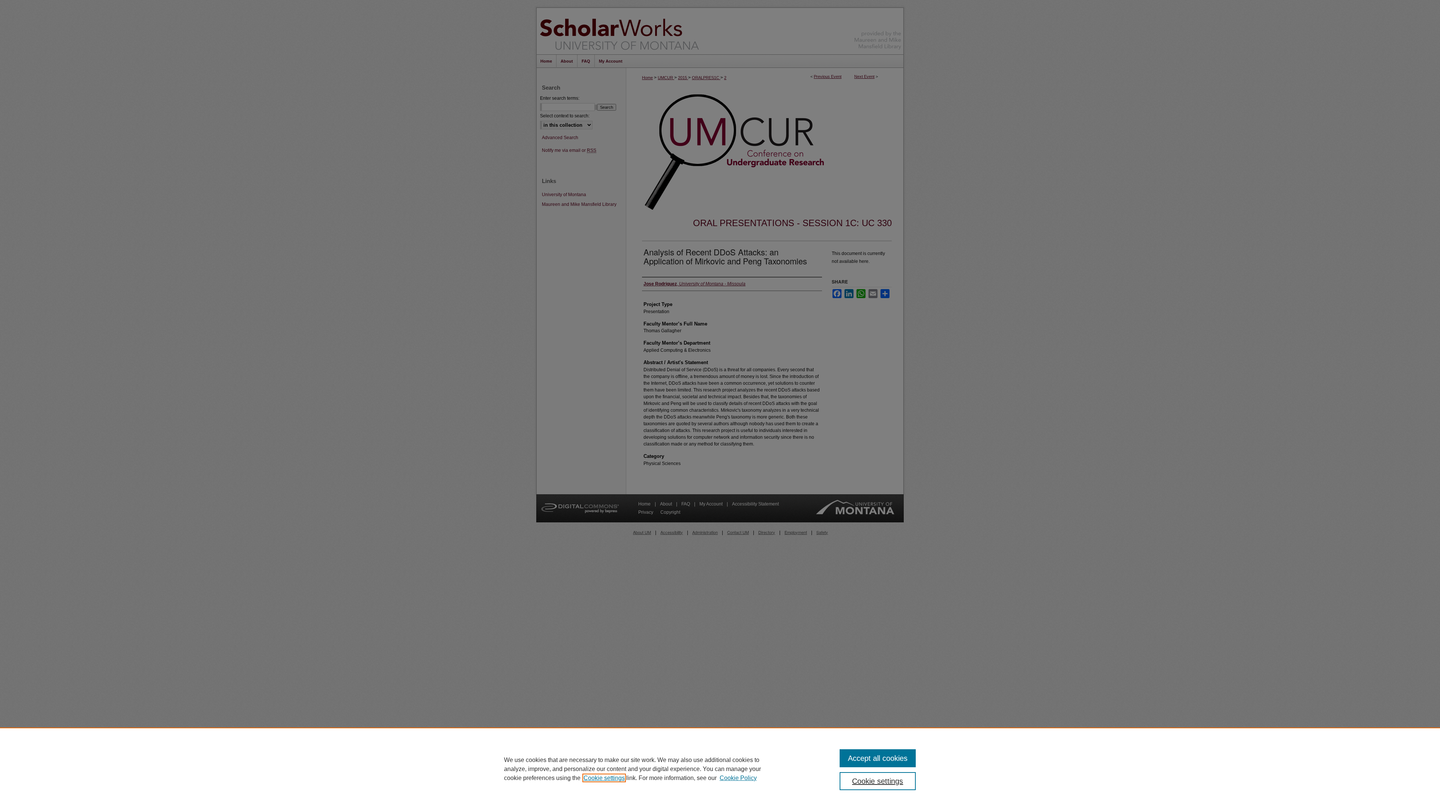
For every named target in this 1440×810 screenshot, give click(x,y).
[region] (720, 769)
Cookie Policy (738, 778)
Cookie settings (604, 778)
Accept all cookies (878, 758)
